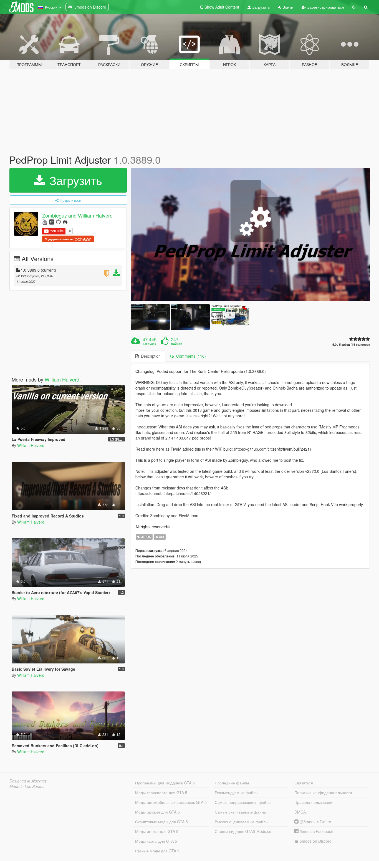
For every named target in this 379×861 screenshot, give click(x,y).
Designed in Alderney (28, 781)
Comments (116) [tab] (190, 356)
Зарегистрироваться (325, 7)
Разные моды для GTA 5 (157, 851)
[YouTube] (44, 222)
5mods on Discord (315, 841)
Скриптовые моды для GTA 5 (161, 821)
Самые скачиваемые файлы (241, 812)
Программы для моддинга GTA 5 (165, 783)
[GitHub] (58, 222)
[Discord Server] (65, 222)
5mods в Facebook (316, 831)
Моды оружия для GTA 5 (157, 812)
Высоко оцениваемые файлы (241, 821)
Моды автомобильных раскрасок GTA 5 (171, 802)
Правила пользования (314, 802)
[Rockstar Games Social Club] (52, 222)
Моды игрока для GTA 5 (156, 831)
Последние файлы (232, 783)
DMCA (300, 812)
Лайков (176, 343)
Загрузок (149, 343)
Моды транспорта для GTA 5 (161, 792)
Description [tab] (150, 356)
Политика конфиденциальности (323, 792)
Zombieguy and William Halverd (77, 215)
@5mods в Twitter (315, 821)
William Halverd (62, 379)
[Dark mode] (354, 7)
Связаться (303, 783)
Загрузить (260, 7)
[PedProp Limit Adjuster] (250, 234)
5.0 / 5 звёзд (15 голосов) (351, 344)
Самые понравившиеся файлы (243, 802)
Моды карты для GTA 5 (156, 841)
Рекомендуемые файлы (236, 792)
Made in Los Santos (26, 786)
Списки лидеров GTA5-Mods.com (245, 831)
